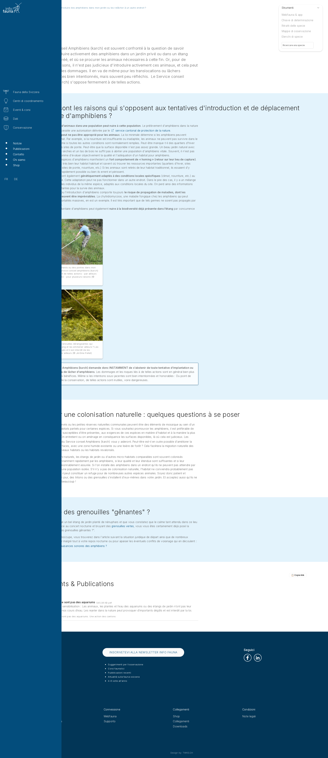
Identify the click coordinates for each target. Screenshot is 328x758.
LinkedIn (258, 658)
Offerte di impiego (45, 726)
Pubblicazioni (21, 149)
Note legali (249, 716)
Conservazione (22, 127)
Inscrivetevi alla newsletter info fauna (143, 652)
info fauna (40, 716)
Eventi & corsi (21, 110)
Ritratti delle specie (293, 25)
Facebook (247, 658)
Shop (16, 165)
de (16, 179)
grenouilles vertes (123, 526)
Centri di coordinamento (28, 101)
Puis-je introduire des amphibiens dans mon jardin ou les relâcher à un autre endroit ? (98, 7)
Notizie (17, 143)
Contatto (18, 154)
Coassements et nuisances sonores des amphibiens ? (73, 546)
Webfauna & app (292, 14)
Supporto (109, 721)
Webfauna (110, 716)
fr (6, 179)
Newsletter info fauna (48, 721)
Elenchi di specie (292, 36)
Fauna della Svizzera (26, 92)
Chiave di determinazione (297, 20)
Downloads (180, 726)
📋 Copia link (297, 575)
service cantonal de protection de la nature (142, 130)
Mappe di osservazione (296, 31)
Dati (15, 118)
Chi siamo (19, 159)
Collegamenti (181, 721)
